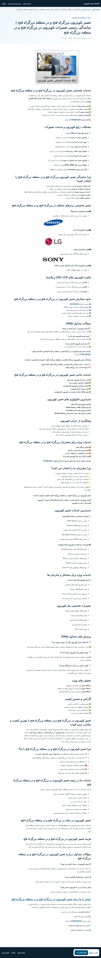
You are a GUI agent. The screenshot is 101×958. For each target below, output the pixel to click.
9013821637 (76, 120)
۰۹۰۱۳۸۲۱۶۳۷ (81, 953)
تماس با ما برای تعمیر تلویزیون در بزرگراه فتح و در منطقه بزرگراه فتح (51, 899)
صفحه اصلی (27, 3)
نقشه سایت (5, 952)
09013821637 (77, 921)
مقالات (4, 3)
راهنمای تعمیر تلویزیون (91, 3)
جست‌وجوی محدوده (14, 3)
